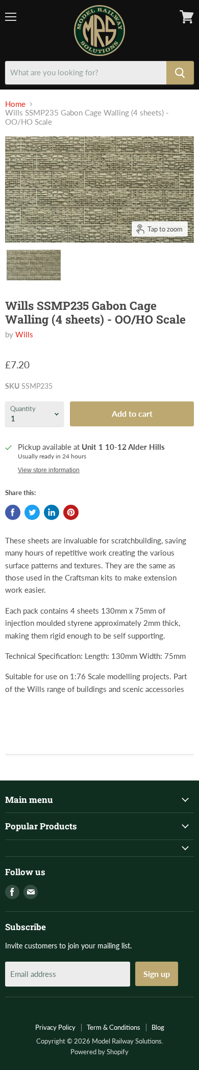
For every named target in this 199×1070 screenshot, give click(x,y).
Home (15, 104)
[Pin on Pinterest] (71, 512)
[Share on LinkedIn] (51, 512)
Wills (24, 334)
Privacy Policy (55, 1027)
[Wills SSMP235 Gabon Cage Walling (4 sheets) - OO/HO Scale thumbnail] (34, 265)
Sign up (156, 973)
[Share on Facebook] (12, 512)
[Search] (180, 72)
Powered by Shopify (99, 1052)
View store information (49, 470)
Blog (158, 1027)
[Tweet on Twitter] (32, 512)
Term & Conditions (113, 1027)
